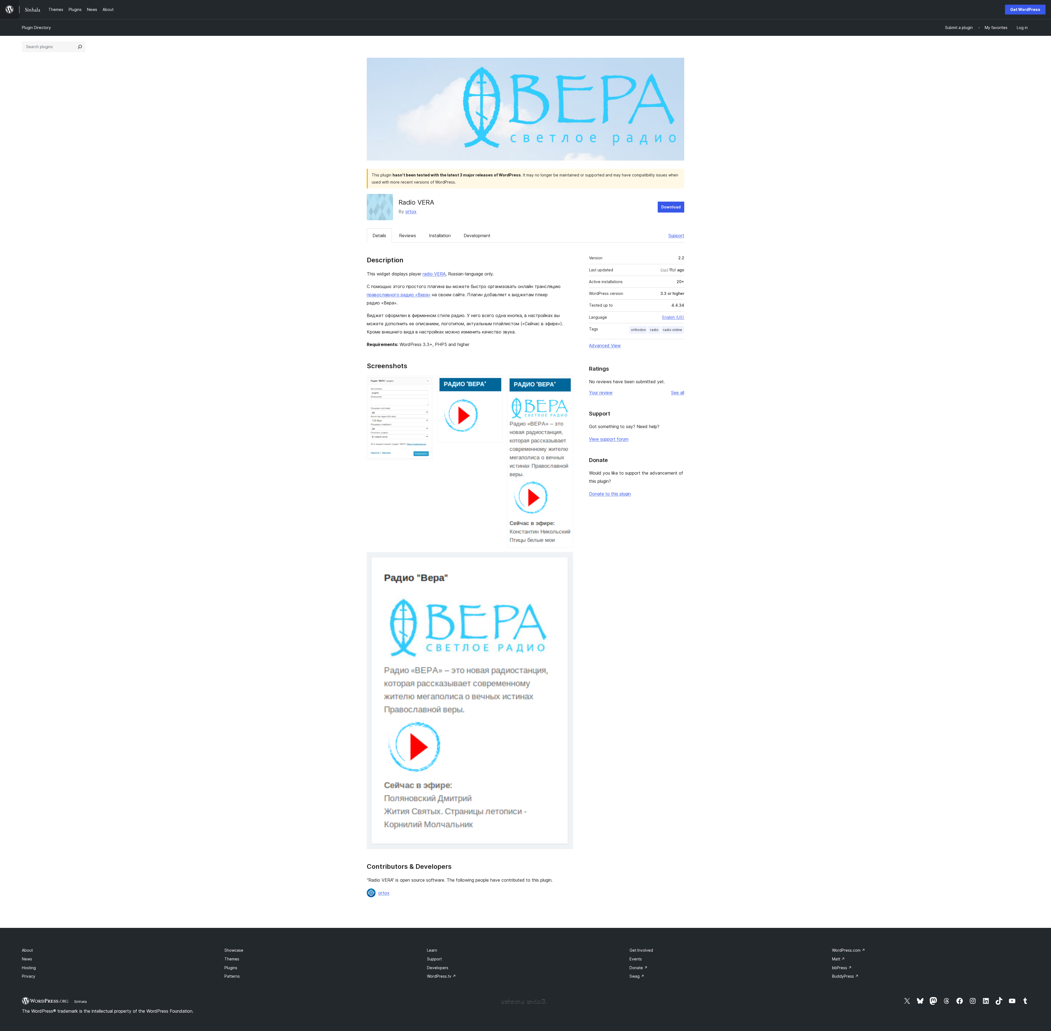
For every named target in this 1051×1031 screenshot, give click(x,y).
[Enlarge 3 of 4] (565, 383)
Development (477, 235)
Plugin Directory (36, 27)
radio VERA (434, 274)
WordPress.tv (441, 976)
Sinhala (80, 1001)
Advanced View (605, 345)
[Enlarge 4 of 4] (565, 559)
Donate (639, 967)
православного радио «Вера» (399, 294)
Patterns (232, 976)
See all (677, 392)
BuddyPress (845, 976)
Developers (437, 967)
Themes (231, 959)
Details (379, 235)
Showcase (233, 950)
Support (676, 235)
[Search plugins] (79, 46)
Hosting (29, 967)
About (27, 950)
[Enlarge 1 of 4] (425, 383)
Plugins (230, 967)
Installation (440, 235)
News (27, 959)
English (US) (673, 317)
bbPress (842, 967)
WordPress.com (848, 950)
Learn (432, 950)
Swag (637, 976)
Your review (601, 392)
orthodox (638, 330)
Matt (838, 959)
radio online (672, 330)
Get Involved (641, 950)
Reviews (407, 235)
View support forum (608, 439)
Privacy (28, 976)
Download (671, 207)
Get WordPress (1025, 9)
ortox (411, 211)
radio (654, 330)
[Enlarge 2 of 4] (495, 383)
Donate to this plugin (610, 493)
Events (636, 959)
